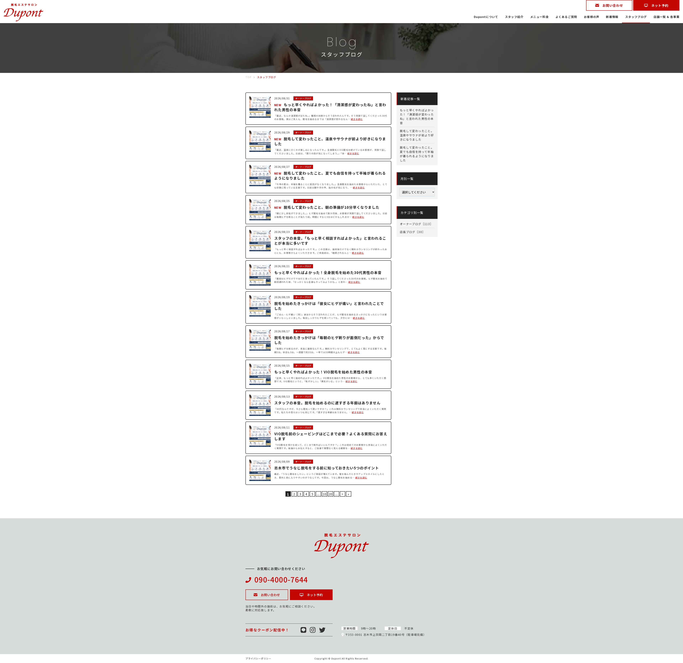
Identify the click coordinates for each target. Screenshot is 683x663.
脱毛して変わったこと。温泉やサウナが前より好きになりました (330, 141)
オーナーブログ (303, 98)
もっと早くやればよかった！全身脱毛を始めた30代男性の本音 (328, 272)
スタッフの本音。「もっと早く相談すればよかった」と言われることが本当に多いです (330, 241)
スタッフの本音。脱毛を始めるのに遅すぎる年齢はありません (327, 402)
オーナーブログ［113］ (416, 224)
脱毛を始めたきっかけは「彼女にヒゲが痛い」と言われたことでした (329, 306)
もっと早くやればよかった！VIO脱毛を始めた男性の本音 (323, 371)
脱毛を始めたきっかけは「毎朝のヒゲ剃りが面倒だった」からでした (329, 340)
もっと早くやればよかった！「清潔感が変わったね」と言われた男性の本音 (330, 107)
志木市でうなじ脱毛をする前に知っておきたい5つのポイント (326, 467)
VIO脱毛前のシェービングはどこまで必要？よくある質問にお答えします (330, 436)
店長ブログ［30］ (412, 232)
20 (330, 494)
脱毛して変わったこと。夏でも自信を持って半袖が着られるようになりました (330, 176)
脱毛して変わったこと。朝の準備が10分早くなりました (331, 207)
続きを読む (357, 119)
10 (324, 494)
